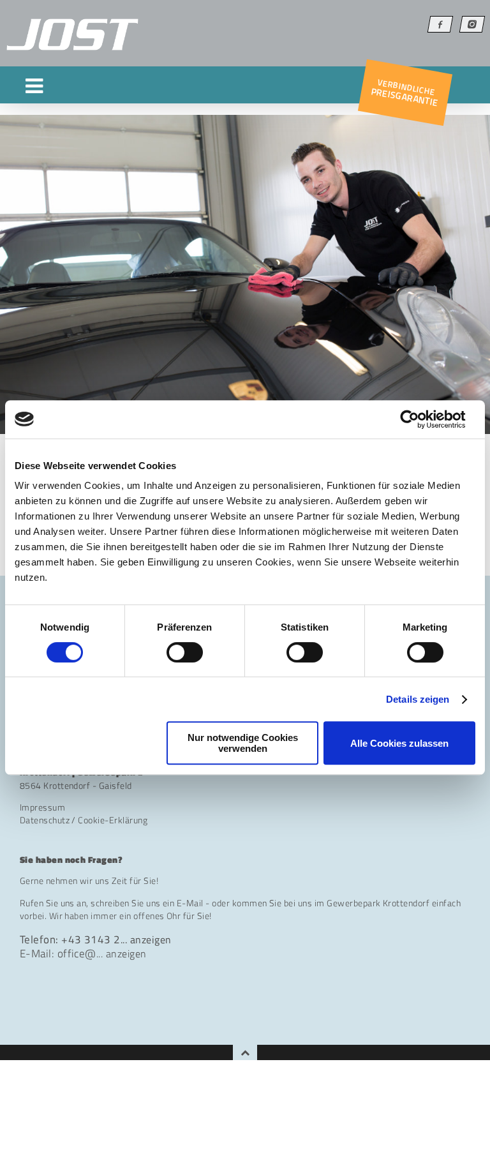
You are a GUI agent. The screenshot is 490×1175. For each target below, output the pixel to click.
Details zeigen (417, 699)
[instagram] (472, 24)
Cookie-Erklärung (112, 820)
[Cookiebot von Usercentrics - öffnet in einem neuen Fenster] (419, 419)
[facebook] (440, 24)
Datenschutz (45, 820)
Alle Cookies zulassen (399, 743)
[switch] (185, 652)
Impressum (42, 807)
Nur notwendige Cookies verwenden (243, 743)
